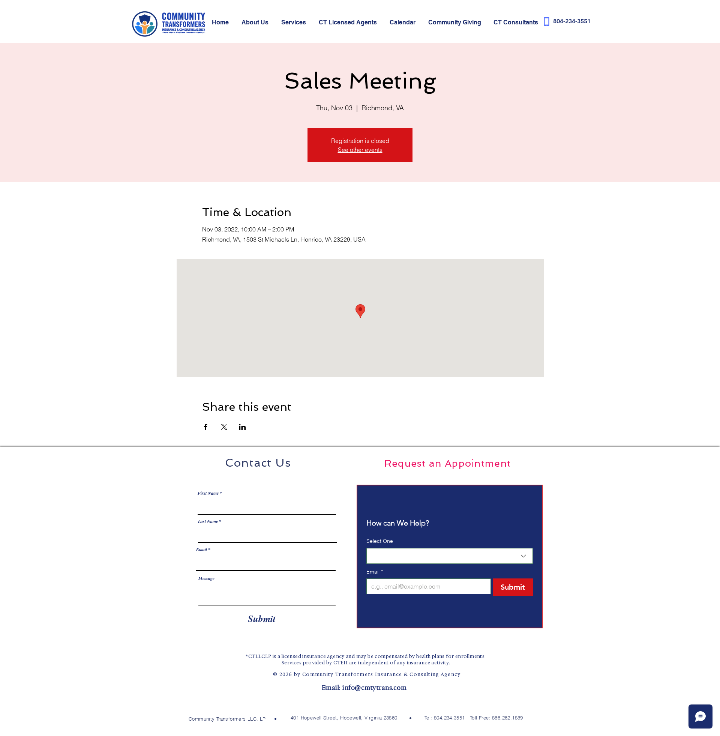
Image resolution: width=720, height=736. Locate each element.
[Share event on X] (224, 427)
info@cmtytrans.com (374, 688)
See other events (360, 149)
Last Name (208, 521)
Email (201, 549)
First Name (208, 493)
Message (206, 578)
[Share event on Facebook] (205, 427)
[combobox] (449, 556)
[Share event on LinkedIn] (242, 427)
